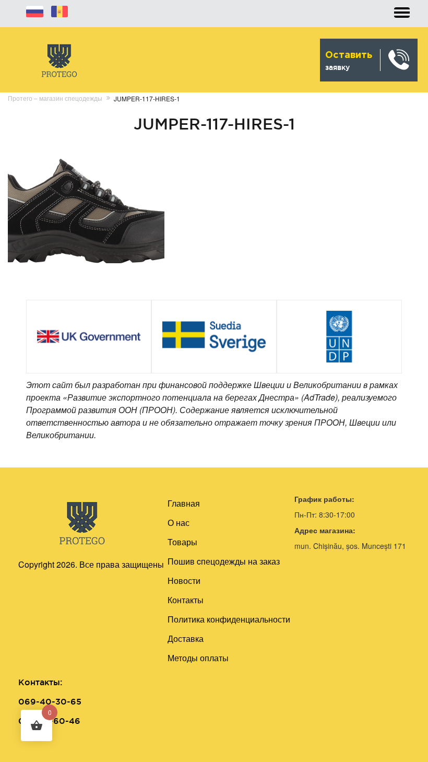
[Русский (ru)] (34, 10)
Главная (184, 503)
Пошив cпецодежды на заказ (224, 561)
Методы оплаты (198, 658)
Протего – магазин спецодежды (55, 97)
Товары (182, 542)
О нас (178, 523)
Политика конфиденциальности (229, 619)
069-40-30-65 (49, 701)
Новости (184, 581)
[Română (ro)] (59, 10)
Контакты (186, 600)
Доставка (186, 638)
